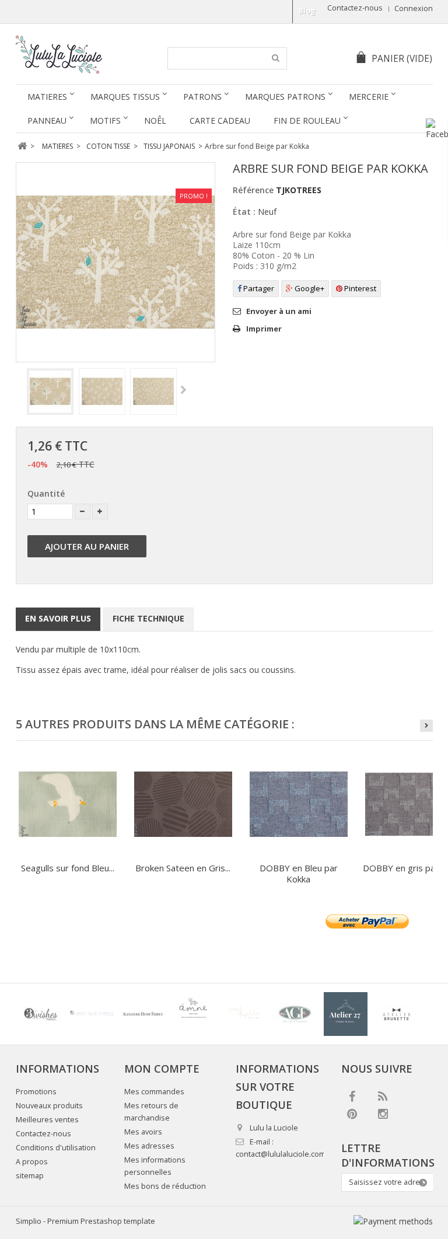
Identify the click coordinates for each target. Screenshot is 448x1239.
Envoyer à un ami (279, 311)
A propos (32, 1162)
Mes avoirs (143, 1132)
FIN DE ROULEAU (307, 120)
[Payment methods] (393, 1221)
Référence (253, 190)
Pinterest (359, 288)
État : (244, 211)
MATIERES (47, 96)
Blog (307, 11)
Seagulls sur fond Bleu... (67, 868)
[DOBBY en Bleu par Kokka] (299, 804)
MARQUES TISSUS (125, 96)
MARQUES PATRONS (285, 96)
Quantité (46, 493)
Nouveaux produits (49, 1106)
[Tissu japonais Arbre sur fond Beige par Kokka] (50, 391)
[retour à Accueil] (22, 146)
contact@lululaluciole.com (281, 1154)
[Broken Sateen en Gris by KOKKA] (183, 804)
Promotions (36, 1092)
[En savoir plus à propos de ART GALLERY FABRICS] (294, 1014)
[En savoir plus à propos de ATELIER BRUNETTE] (396, 1014)
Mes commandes (154, 1092)
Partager (258, 288)
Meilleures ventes (47, 1120)
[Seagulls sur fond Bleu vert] (68, 804)
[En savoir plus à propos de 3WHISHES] (41, 1014)
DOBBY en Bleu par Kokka (299, 873)
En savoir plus (58, 618)
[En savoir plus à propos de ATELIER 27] (345, 1014)
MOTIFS (105, 120)
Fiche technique (148, 618)
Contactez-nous (355, 8)
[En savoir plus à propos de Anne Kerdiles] (244, 1014)
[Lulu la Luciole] (84, 55)
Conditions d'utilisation (56, 1148)
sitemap (30, 1176)
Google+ (308, 288)
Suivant (183, 390)
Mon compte (162, 1069)
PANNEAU (46, 120)
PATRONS (202, 96)
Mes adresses (149, 1146)
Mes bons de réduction (165, 1186)
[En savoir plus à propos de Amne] (193, 1014)
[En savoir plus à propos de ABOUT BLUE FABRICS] (91, 1014)
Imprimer (264, 328)
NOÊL (155, 120)
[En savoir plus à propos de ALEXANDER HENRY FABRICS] (142, 1014)
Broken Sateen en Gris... (182, 868)
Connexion (413, 8)
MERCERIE (368, 96)
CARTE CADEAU (220, 120)
